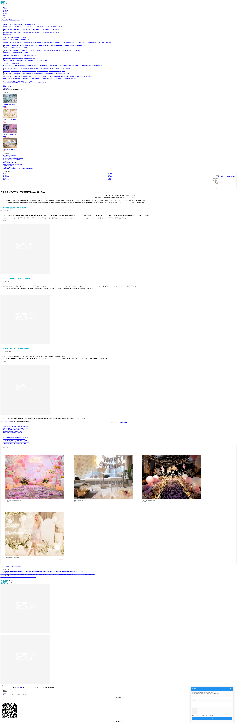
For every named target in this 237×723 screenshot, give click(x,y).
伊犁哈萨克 (60, 76)
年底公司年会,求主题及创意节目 (10, 155)
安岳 (31, 24)
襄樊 (41, 73)
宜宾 (89, 76)
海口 (24, 19)
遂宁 (67, 65)
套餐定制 (5, 8)
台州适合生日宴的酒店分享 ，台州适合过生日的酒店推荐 (15, 428)
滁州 (23, 29)
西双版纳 (34, 73)
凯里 (22, 47)
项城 (60, 73)
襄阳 (69, 73)
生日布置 (5, 11)
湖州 (42, 42)
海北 (65, 42)
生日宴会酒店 (6, 178)
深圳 (22, 19)
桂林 (19, 39)
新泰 (62, 73)
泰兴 (50, 68)
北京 (13, 19)
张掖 (47, 78)
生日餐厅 (19, 82)
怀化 (54, 42)
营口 (13, 76)
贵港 (22, 39)
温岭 (50, 71)
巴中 (31, 26)
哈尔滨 (17, 42)
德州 (21, 32)
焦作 (30, 45)
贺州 (80, 42)
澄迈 (54, 29)
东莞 (24, 32)
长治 (18, 29)
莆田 (17, 58)
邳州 (29, 58)
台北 (15, 68)
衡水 (8, 42)
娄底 (48, 50)
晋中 (28, 45)
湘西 (39, 73)
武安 (47, 71)
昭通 (35, 78)
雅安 (41, 76)
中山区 (49, 78)
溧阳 (70, 50)
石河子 (84, 65)
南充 (25, 55)
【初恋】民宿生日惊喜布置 (9, 149)
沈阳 (23, 65)
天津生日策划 (15, 571)
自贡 (37, 78)
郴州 (38, 29)
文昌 (60, 71)
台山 (59, 68)
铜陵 (31, 68)
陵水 (89, 50)
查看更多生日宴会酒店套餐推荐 (227, 176)
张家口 (4, 78)
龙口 (66, 50)
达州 (28, 32)
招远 (63, 78)
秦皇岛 (6, 60)
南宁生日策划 (80, 571)
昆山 (20, 47)
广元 (13, 39)
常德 (36, 29)
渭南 (20, 71)
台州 (33, 68)
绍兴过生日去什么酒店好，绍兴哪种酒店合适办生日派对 (15, 437)
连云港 (26, 50)
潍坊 (7, 71)
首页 (4, 7)
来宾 (57, 50)
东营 (19, 32)
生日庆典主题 (3, 82)
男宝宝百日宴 (78, 574)
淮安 (29, 42)
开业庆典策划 (38, 574)
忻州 (15, 73)
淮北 (36, 42)
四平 (25, 65)
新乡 (17, 73)
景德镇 (70, 45)
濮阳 (13, 58)
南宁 (29, 55)
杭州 (40, 42)
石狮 (97, 65)
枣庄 (17, 78)
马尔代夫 (7, 52)
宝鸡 (34, 26)
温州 (16, 71)
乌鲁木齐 (31, 71)
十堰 (72, 65)
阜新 (23, 37)
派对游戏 (51, 574)
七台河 (14, 60)
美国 (13, 52)
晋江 (73, 45)
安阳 (10, 24)
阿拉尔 (26, 24)
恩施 (10, 34)
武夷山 (52, 71)
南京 (9, 55)
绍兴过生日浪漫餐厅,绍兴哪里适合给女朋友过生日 (14, 429)
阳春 (87, 76)
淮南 (34, 42)
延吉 (69, 76)
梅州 (21, 52)
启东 (41, 60)
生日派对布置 (10, 81)
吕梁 (13, 50)
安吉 (29, 24)
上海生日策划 (9, 571)
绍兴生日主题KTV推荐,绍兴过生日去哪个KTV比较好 (14, 443)
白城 (20, 26)
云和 (84, 76)
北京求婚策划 (3, 577)
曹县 (49, 29)
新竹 (10, 73)
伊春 (17, 76)
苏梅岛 (4, 47)
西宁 (55, 73)
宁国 (32, 55)
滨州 (22, 26)
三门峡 (38, 65)
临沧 (39, 50)
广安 (15, 39)
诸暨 (68, 78)
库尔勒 (25, 47)
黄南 (67, 42)
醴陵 (91, 50)
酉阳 (7, 76)
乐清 (75, 50)
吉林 (18, 45)
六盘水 (36, 50)
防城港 (17, 37)
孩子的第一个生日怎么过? (8, 165)
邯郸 (6, 42)
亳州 (27, 26)
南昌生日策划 (39, 571)
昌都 (43, 29)
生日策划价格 (30, 82)
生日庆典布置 (3, 81)
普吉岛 (4, 58)
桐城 (53, 68)
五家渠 (34, 71)
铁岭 (19, 68)
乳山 (16, 63)
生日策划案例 (6, 10)
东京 (4, 32)
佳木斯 (22, 45)
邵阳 (70, 65)
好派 (11, 687)
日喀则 (6, 63)
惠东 (93, 42)
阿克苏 (33, 24)
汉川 (105, 42)
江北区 (13, 45)
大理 (56, 32)
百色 (49, 26)
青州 (37, 60)
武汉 (18, 71)
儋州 (49, 32)
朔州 (35, 65)
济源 (32, 45)
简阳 (76, 45)
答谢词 (19, 574)
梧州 (38, 71)
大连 (6, 32)
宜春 (33, 76)
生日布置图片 (22, 81)
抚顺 (20, 37)
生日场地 (36, 82)
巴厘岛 (10, 26)
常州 (20, 29)
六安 (29, 50)
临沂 (22, 50)
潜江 (28, 60)
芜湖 (14, 71)
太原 (24, 68)
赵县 (55, 78)
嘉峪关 (83, 45)
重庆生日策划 (21, 571)
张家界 (44, 78)
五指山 (55, 71)
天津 (9, 19)
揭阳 (50, 45)
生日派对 (5, 175)
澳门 (4, 52)
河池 (82, 42)
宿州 (47, 65)
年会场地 (68, 574)
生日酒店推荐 (124, 422)
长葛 (47, 29)
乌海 (23, 71)
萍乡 (15, 58)
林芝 (53, 50)
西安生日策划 (75, 571)
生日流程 (40, 82)
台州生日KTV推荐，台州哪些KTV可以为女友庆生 (14, 439)
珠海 (26, 78)
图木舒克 (43, 68)
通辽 (39, 68)
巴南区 (4, 26)
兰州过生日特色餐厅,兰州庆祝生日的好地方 (12, 431)
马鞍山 (18, 52)
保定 (16, 26)
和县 (86, 42)
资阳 (39, 78)
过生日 (3, 202)
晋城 (26, 45)
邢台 (13, 73)
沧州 (8, 29)
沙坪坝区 (8, 65)
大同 (17, 32)
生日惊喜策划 (73, 574)
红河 (98, 42)
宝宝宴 (109, 175)
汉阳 (103, 42)
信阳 (21, 73)
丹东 (8, 32)
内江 (23, 55)
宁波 (16, 55)
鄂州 (4, 34)
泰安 (26, 68)
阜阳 (8, 37)
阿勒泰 (37, 24)
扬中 (76, 76)
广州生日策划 (45, 571)
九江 (39, 45)
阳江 (35, 76)
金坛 (68, 45)
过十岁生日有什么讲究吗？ (9, 157)
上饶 (50, 65)
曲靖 (26, 60)
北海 (46, 26)
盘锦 (7, 58)
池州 (27, 29)
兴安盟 (57, 73)
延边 (15, 76)
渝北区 (4, 76)
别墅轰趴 (110, 179)
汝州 (12, 63)
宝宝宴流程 (2, 574)
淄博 (15, 78)
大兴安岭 (14, 32)
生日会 (54, 574)
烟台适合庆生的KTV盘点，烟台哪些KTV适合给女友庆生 (15, 440)
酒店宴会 (87, 574)
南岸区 (4, 55)
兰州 (59, 50)
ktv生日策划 (44, 82)
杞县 (35, 60)
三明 (54, 65)
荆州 (52, 45)
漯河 (17, 50)
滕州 (48, 68)
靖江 (66, 45)
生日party (129, 202)
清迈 (4, 60)
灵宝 (64, 50)
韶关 (61, 65)
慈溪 (52, 29)
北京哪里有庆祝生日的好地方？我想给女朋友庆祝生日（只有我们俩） (18, 168)
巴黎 (34, 58)
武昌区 (63, 71)
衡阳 (51, 42)
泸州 (44, 50)
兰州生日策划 (99, 202)
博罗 (55, 26)
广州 (20, 19)
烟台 (24, 76)
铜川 (37, 68)
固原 (24, 39)
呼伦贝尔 (77, 42)
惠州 (45, 42)
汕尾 (63, 65)
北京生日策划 (3, 571)
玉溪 (39, 76)
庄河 (52, 78)
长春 (16, 29)
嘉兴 (43, 45)
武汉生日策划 (69, 571)
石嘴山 (87, 65)
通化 (22, 68)
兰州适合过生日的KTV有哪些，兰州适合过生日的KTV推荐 (16, 442)
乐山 (46, 50)
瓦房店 (44, 71)
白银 (51, 26)
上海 (11, 19)
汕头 (58, 65)
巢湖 (25, 29)
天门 (35, 68)
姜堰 (63, 45)
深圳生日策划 (51, 571)
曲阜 (39, 60)
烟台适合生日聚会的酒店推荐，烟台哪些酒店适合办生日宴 (16, 426)
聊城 (24, 50)
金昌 (57, 45)
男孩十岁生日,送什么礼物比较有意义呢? (11, 159)
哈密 (107, 42)
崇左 (45, 29)
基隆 (4, 45)
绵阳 (26, 52)
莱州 (68, 50)
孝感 (43, 73)
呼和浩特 (72, 42)
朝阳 (14, 29)
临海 (77, 50)
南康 (34, 55)
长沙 (34, 29)
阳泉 (19, 76)
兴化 (67, 73)
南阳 (7, 55)
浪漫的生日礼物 (14, 574)
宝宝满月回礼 (92, 574)
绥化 (33, 65)
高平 (28, 39)
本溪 (53, 26)
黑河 (22, 42)
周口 (9, 78)
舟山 (21, 78)
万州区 (4, 71)
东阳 (47, 32)
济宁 (37, 45)
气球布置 (58, 574)
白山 (18, 26)
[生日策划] (118, 2)
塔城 (69, 68)
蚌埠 (25, 26)
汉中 (60, 42)
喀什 (18, 47)
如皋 (18, 63)
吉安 (41, 45)
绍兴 (52, 65)
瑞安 (20, 63)
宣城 (26, 73)
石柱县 (4, 65)
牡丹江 (15, 52)
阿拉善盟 (20, 24)
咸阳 (52, 73)
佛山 (15, 37)
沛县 (27, 58)
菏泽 (27, 42)
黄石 (56, 42)
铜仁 (64, 68)
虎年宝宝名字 (6, 179)
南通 (12, 55)
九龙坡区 (7, 45)
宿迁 (43, 65)
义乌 (80, 76)
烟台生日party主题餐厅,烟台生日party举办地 (12, 432)
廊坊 (4, 50)
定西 (30, 32)
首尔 (14, 65)
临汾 (11, 50)
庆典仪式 (15, 82)
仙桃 (48, 73)
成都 (32, 29)
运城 (21, 76)
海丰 (95, 42)
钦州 (30, 60)
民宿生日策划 (24, 82)
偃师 (71, 76)
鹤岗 (20, 42)
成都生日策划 (63, 571)
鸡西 (20, 45)
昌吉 (60, 29)
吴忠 (40, 71)
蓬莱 (25, 58)
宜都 (91, 76)
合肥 (31, 42)
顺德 (99, 65)
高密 (31, 39)
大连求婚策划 (33, 577)
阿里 (23, 24)
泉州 (21, 60)
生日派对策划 (19, 687)
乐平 (73, 50)
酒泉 (59, 45)
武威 (42, 71)
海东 (62, 42)
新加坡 (4, 73)
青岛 (17, 60)
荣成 (14, 63)
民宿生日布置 (28, 81)
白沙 (58, 26)
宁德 (20, 55)
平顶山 (9, 58)
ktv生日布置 (34, 81)
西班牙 (7, 73)
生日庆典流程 (10, 82)
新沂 (64, 73)
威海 (9, 71)
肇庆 (33, 78)
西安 (50, 73)
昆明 (12, 47)
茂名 (23, 52)
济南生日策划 (33, 571)
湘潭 (37, 73)
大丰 (39, 32)
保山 (29, 26)
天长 (55, 68)
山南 (82, 65)
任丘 (9, 63)
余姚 (78, 76)
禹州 (73, 76)
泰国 (6, 68)
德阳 (26, 32)
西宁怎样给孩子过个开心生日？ (10, 162)
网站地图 (19, 566)
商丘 (41, 65)
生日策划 (5, 13)
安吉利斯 (5, 24)
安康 (17, 24)
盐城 (26, 76)
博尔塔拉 (43, 26)
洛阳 (15, 50)
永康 (82, 76)
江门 (48, 45)
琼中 (46, 60)
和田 (110, 42)
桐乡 (57, 68)
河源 (47, 42)
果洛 (17, 39)
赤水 (56, 29)
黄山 (38, 42)
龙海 (79, 50)
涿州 (57, 78)
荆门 (55, 45)
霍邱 (89, 42)
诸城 (61, 78)
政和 (70, 78)
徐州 (24, 73)
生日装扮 (47, 574)
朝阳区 (11, 29)
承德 (6, 29)
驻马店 (12, 78)
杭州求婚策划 (27, 577)
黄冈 (58, 42)
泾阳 (81, 45)
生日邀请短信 (63, 574)
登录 (4, 17)
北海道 (7, 26)
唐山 (17, 68)
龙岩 (34, 50)
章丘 (59, 78)
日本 (10, 45)
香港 (4, 42)
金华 (46, 45)
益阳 (46, 76)
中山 (28, 78)
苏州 (45, 65)
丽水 (32, 50)
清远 (23, 60)
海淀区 (11, 42)
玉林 (64, 76)
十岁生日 (43, 574)
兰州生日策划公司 (7, 86)
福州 (13, 37)
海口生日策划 (57, 571)
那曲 (27, 55)
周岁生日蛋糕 (32, 574)
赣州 (6, 39)
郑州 (15, 19)
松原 (28, 65)
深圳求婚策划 (15, 577)
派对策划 (110, 178)
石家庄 (16, 65)
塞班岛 (101, 65)
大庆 (11, 32)
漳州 (24, 78)
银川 (67, 76)
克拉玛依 (15, 47)
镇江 (19, 78)
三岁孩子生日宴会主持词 (8, 167)
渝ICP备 (7, 694)
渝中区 (9, 76)
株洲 (41, 78)
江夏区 (78, 45)
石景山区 (20, 65)
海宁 (91, 42)
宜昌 (50, 76)
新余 (28, 73)
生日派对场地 (8, 574)
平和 (31, 58)
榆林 (55, 76)
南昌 (19, 19)
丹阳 (41, 32)
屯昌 (61, 68)
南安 (36, 55)
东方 (54, 32)
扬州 (28, 76)
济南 (17, 19)
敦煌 (58, 32)
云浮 (37, 76)
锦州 (16, 45)
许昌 (19, 73)
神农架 (76, 65)
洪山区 (100, 42)
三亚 (65, 65)
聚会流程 (83, 574)
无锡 (12, 71)
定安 (51, 32)
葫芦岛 (14, 42)
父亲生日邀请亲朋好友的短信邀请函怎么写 (12, 164)
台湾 (4, 68)
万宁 (58, 71)
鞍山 (8, 24)
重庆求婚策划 (21, 577)
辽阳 (6, 50)
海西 (69, 42)
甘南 (26, 39)
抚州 (11, 37)
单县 (35, 32)
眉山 (28, 52)
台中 (11, 68)
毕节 (62, 26)
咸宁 (46, 73)
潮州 (29, 29)
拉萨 (50, 50)
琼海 (43, 60)
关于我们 (2, 566)
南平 (18, 55)
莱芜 (19, 50)
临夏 (61, 50)
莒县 (61, 45)
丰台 (6, 37)
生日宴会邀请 (6, 176)
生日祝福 (110, 176)
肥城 (25, 37)
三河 (90, 65)
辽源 (8, 50)
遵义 (72, 78)
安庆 (13, 24)
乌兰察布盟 (26, 71)
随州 (74, 65)
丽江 (41, 50)
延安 (53, 76)
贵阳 (11, 39)
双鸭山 (30, 65)
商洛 (79, 65)
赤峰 (40, 29)
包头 (36, 26)
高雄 (4, 39)
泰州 (28, 68)
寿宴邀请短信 (6, 161)
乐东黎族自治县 (83, 50)
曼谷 (10, 52)
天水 (46, 68)
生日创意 (27, 574)
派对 (120, 218)
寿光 (93, 65)
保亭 (60, 26)
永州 (48, 76)
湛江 (30, 78)
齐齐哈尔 (10, 60)
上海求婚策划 (9, 577)
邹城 (66, 78)
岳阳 (44, 76)
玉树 (57, 76)
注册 (4, 15)
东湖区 (44, 32)
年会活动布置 (16, 81)
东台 (37, 32)
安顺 (15, 24)
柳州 (55, 50)
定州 (33, 32)
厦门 (30, 73)
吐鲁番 (66, 68)
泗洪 (95, 65)
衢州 (19, 60)
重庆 (7, 19)
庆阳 (32, 60)
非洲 (4, 37)
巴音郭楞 (39, 26)
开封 (9, 47)
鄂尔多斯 (7, 34)
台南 (8, 68)
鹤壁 (25, 42)
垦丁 (7, 47)
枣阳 (75, 78)
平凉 (22, 58)
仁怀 (23, 63)
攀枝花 (19, 58)
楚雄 (58, 29)
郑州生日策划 (27, 571)
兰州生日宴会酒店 (7, 88)
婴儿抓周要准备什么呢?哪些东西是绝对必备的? (13, 158)
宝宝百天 (23, 574)
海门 (84, 42)
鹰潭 (30, 76)
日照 (4, 63)
